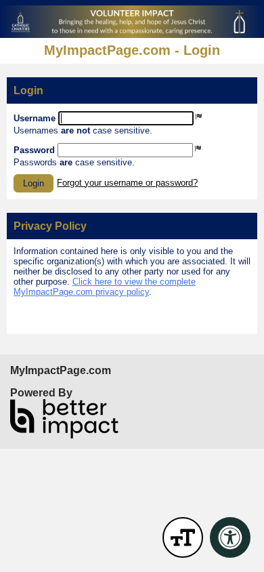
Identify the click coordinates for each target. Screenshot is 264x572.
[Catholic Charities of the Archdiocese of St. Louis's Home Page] (132, 21)
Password (34, 150)
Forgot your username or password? (127, 183)
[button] (33, 183)
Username (35, 118)
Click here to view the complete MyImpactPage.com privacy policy (105, 287)
